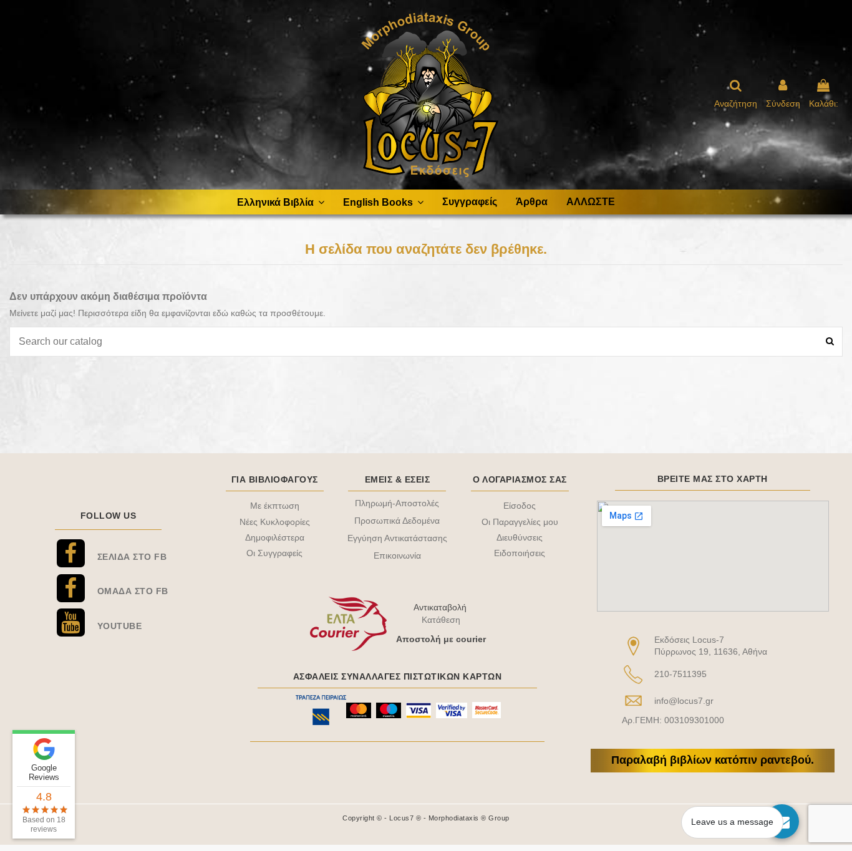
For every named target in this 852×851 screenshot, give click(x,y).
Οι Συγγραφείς (274, 553)
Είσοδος (519, 506)
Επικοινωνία (397, 555)
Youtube (119, 626)
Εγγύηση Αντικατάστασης (397, 538)
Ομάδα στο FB (132, 591)
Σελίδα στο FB (132, 557)
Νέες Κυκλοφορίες (275, 522)
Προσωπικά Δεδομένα (397, 521)
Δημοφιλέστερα (274, 537)
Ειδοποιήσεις (519, 553)
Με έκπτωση (274, 506)
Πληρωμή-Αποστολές (397, 503)
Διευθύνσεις (519, 537)
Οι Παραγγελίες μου (520, 522)
